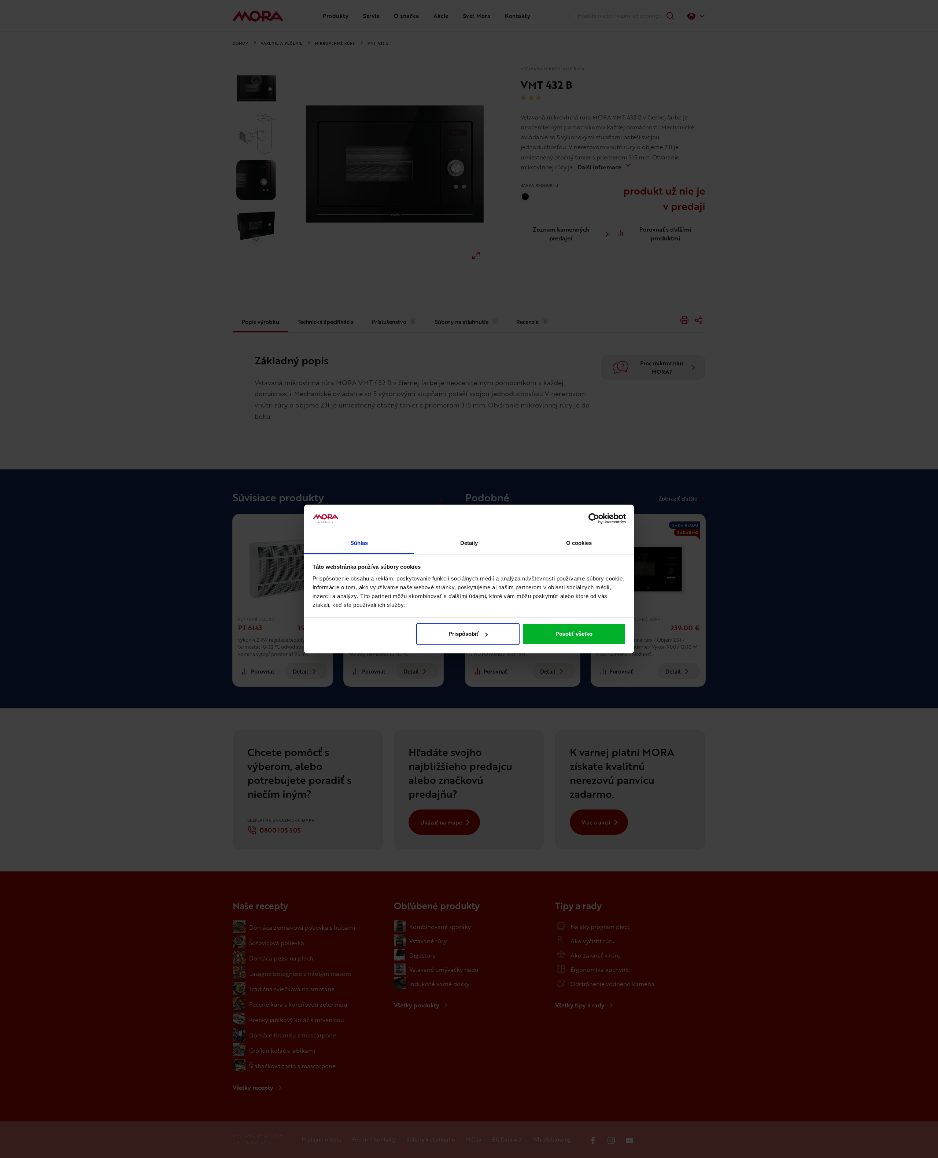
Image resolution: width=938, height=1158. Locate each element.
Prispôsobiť (463, 634)
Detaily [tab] (469, 543)
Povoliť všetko (573, 634)
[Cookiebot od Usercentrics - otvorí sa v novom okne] (594, 518)
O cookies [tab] (579, 543)
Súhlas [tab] (359, 543)
